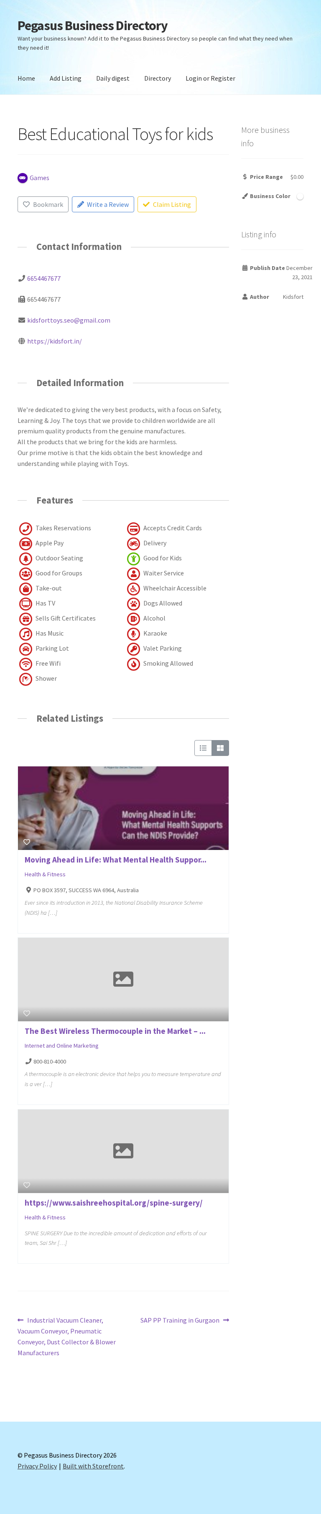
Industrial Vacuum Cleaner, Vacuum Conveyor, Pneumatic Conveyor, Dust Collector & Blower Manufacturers (67, 1336)
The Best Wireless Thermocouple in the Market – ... (115, 1031)
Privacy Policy (37, 1466)
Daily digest (113, 78)
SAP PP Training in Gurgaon (179, 1321)
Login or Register (210, 78)
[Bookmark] (27, 842)
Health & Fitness (45, 874)
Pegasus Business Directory (93, 25)
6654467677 (44, 278)
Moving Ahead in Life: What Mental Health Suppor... (115, 860)
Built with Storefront (93, 1466)
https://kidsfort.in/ (54, 341)
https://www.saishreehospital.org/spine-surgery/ (114, 1203)
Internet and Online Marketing (62, 1045)
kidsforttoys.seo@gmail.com (68, 320)
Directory (157, 78)
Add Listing (66, 78)
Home (26, 78)
